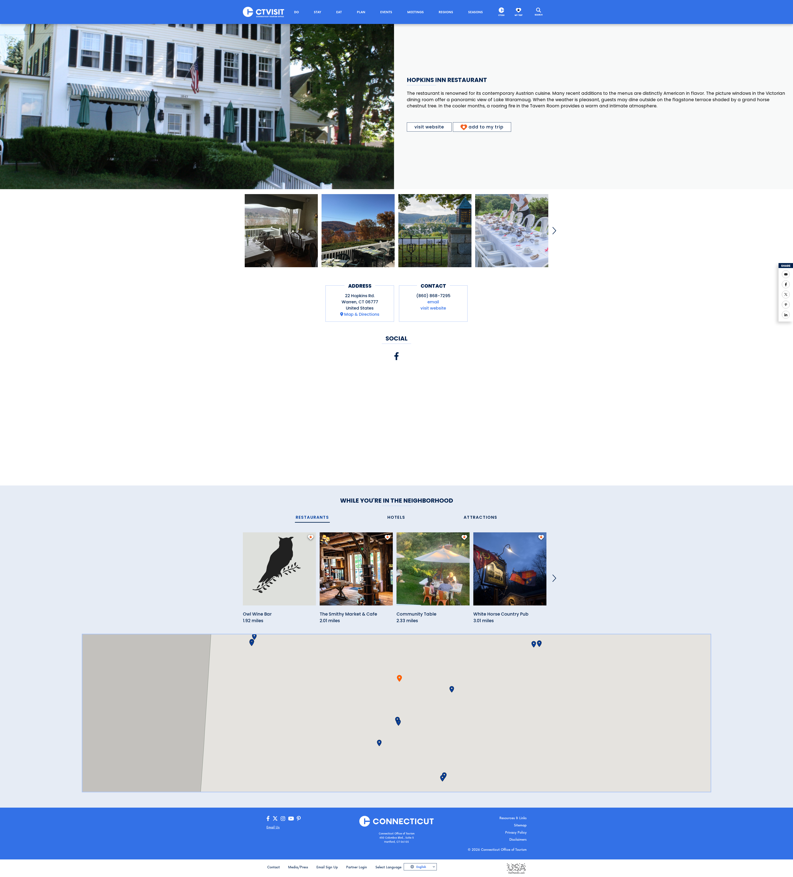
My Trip (518, 15)
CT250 (501, 15)
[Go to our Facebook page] (268, 818)
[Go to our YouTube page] (291, 818)
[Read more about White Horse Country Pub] (509, 571)
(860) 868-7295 (433, 296)
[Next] (554, 231)
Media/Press (298, 867)
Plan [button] (361, 11)
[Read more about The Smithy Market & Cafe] (356, 571)
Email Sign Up (327, 867)
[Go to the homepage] (263, 12)
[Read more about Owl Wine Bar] (279, 571)
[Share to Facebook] (786, 284)
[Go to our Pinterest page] (299, 818)
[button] (398, 722)
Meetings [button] (415, 11)
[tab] (312, 518)
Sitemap (520, 825)
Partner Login (356, 867)
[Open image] (281, 230)
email (433, 302)
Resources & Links (513, 817)
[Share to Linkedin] (786, 315)
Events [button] (386, 11)
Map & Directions (361, 314)
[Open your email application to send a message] (786, 274)
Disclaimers (518, 839)
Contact (273, 867)
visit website (429, 127)
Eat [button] (339, 11)
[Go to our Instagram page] (283, 818)
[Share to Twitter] (786, 294)
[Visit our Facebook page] (396, 356)
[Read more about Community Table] (433, 571)
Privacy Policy (516, 832)
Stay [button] (317, 11)
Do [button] (296, 11)
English (420, 867)
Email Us (273, 827)
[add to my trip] (310, 537)
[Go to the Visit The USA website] (516, 868)
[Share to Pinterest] (786, 305)
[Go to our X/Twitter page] (275, 818)
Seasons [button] (475, 11)
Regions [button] (446, 11)
